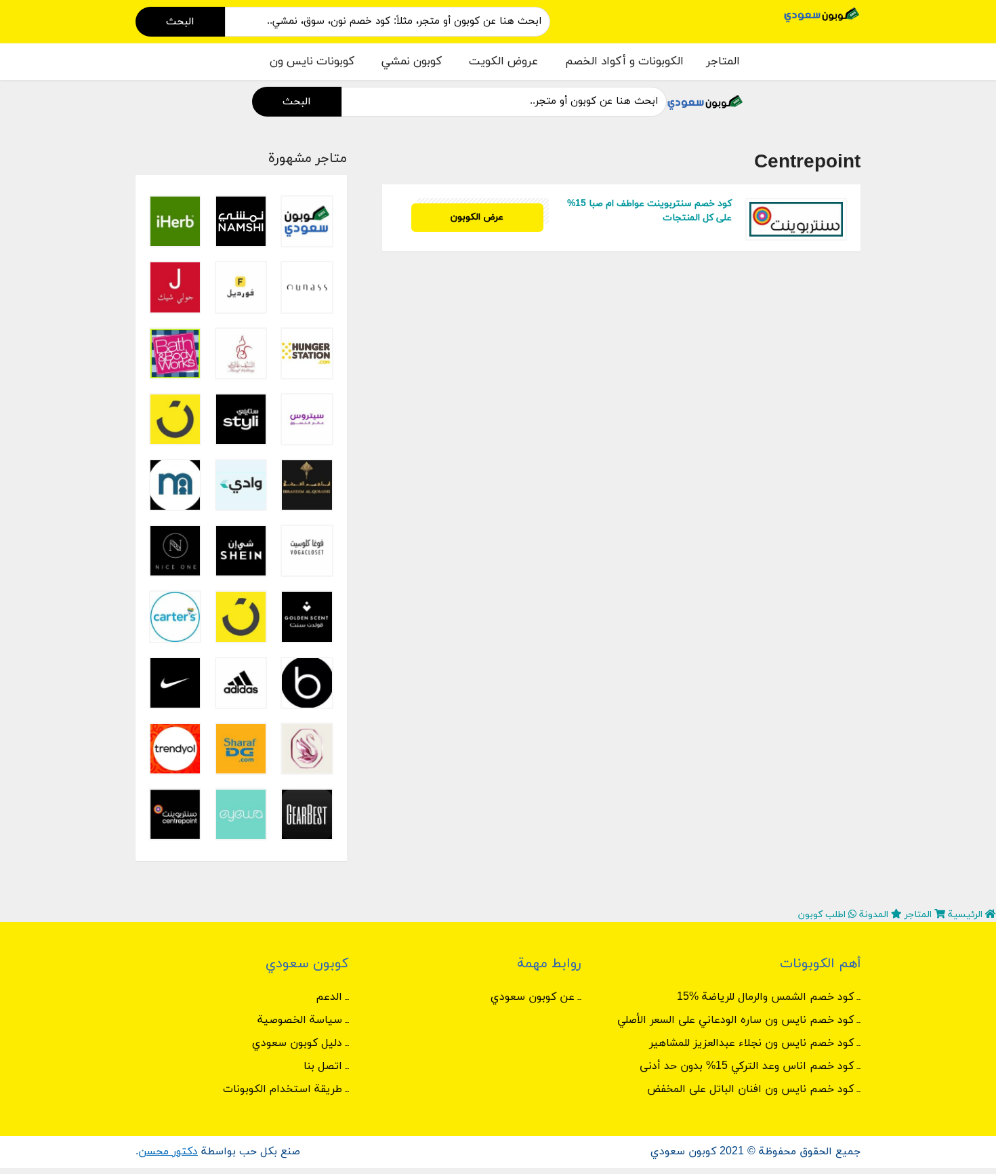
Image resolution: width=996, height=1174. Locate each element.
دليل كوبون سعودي (297, 1043)
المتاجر (723, 62)
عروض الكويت (503, 62)
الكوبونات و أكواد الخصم (624, 62)
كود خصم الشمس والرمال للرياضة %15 (765, 997)
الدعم (329, 997)
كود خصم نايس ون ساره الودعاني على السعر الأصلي (735, 1020)
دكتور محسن (168, 1151)
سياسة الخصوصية (299, 1020)
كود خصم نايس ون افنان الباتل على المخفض (750, 1089)
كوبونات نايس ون (312, 62)
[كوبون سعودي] (821, 13)
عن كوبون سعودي (533, 997)
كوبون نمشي (411, 62)
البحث (180, 21)
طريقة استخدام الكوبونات (282, 1089)
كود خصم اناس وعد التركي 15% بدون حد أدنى (747, 1066)
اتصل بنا (323, 1066)
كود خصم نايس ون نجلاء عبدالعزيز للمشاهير (751, 1043)
